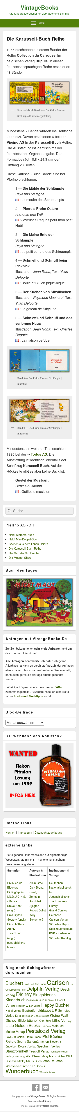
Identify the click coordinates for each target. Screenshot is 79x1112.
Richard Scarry (15, 1041)
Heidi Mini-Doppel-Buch (23, 539)
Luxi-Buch (46, 1026)
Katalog (20, 1016)
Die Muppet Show (20, 557)
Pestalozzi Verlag (45, 1030)
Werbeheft (13, 1065)
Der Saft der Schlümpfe (24, 553)
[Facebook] (36, 1087)
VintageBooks (39, 7)
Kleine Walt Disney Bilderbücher (36, 1018)
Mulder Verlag (15, 1031)
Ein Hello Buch (33, 1000)
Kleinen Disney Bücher (37, 1015)
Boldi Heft (29, 984)
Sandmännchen (38, 1041)
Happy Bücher (55, 1005)
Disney (24, 994)
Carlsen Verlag (58, 919)
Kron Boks (45, 1021)
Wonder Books (33, 1065)
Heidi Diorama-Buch (21, 535)
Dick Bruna (36, 887)
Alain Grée (36, 883)
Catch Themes (51, 1105)
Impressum (25, 832)
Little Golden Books (22, 1025)
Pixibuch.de (14, 883)
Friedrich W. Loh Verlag (28, 1005)
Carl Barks (40, 984)
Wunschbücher (47, 1072)
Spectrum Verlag (48, 1046)
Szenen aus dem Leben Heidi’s (28, 544)
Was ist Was (53, 1060)
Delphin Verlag (42, 988)
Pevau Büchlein (15, 1037)
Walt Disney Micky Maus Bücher (45, 1056)
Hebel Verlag (13, 1011)
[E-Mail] (45, 1087)
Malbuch (58, 1025)
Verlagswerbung (15, 1056)
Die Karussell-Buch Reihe (25, 548)
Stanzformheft (16, 1051)
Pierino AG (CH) (20, 525)
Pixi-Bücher (52, 1036)
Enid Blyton (48, 1000)
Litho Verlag (62, 1020)
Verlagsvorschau (59, 1051)
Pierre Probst (33, 1037)
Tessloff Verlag (39, 1051)
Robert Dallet (37, 910)
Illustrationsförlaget (36, 1010)
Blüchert (14, 982)
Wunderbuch (22, 1070)
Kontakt (10, 832)
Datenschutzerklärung (48, 832)
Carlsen (58, 982)
